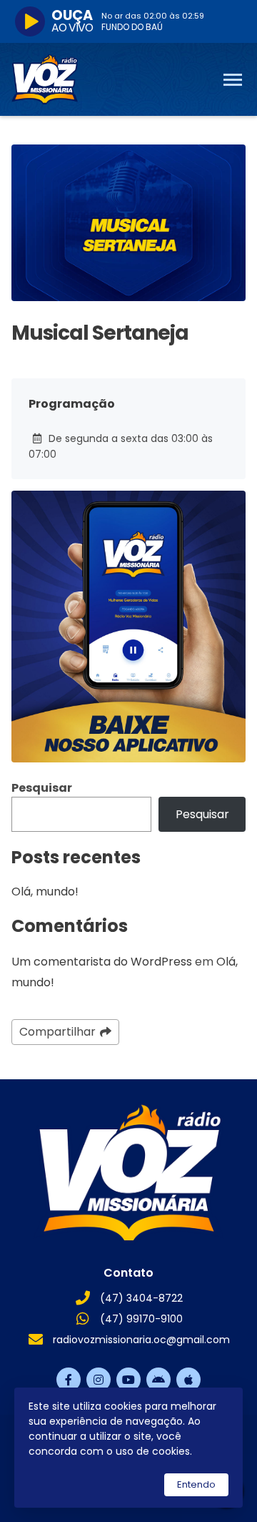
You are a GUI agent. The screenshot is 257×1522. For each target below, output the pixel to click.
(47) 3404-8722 (141, 1298)
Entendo (196, 1484)
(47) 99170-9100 (141, 1319)
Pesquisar (41, 788)
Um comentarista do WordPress (101, 961)
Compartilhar (57, 1031)
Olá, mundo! (45, 891)
